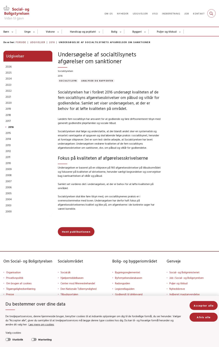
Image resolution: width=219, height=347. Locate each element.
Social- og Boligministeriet (184, 272)
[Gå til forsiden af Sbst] (16, 13)
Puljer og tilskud (167, 31)
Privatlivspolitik (14, 277)
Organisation (13, 272)
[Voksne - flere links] (58, 31)
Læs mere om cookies (41, 324)
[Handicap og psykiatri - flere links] (99, 31)
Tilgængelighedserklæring (20, 288)
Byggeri (137, 31)
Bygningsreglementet (127, 272)
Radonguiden (122, 283)
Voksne (50, 31)
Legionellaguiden (124, 288)
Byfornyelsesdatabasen (128, 277)
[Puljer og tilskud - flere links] (180, 31)
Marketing (45, 339)
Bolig (114, 31)
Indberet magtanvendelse (184, 294)
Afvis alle (203, 317)
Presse (10, 294)
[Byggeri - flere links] (145, 31)
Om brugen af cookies (19, 283)
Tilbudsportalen (69, 294)
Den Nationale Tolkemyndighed (78, 288)
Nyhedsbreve (177, 288)
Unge (27, 31)
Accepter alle (204, 305)
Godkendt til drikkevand (129, 294)
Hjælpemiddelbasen (72, 277)
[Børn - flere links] (12, 31)
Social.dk (65, 272)
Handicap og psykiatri (83, 31)
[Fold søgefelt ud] (211, 13)
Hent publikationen (76, 231)
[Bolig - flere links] (120, 31)
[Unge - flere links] (34, 31)
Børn (6, 31)
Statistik (17, 339)
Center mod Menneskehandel (78, 283)
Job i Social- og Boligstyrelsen (186, 277)
